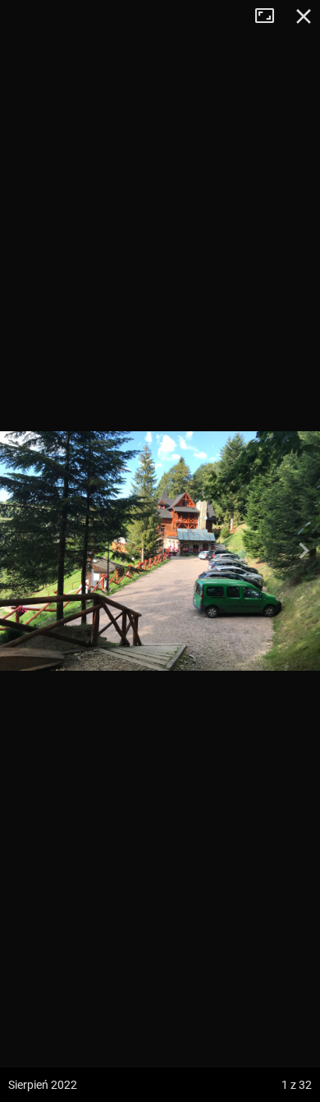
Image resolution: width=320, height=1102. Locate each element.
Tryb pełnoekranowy (270, 16)
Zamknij (303, 16)
